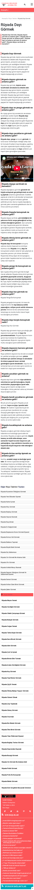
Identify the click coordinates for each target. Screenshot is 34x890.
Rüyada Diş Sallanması (8, 552)
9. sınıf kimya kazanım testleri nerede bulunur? (17, 860)
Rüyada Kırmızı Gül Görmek (10, 537)
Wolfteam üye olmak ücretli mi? (13, 853)
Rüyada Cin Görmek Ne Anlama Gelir (13, 557)
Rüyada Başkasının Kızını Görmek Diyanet (15, 532)
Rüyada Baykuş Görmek (9, 512)
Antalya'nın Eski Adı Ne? (10, 836)
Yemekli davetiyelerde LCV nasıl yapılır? (15, 876)
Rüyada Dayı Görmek (24, 18)
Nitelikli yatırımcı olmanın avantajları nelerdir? (17, 847)
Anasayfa (4, 10)
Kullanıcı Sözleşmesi (9, 802)
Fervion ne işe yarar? (9, 845)
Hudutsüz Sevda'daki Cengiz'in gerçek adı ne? (17, 873)
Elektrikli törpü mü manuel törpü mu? (14, 865)
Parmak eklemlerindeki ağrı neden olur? (15, 881)
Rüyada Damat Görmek (9, 579)
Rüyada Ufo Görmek (8, 562)
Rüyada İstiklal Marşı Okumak (11, 567)
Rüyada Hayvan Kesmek (9, 517)
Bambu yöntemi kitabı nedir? (12, 870)
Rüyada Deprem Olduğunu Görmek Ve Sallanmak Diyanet (13, 573)
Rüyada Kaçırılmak (7, 522)
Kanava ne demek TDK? (10, 831)
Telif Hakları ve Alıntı (9, 805)
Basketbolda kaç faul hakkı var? (13, 850)
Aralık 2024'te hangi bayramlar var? (14, 820)
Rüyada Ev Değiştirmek (9, 527)
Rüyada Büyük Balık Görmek (10, 547)
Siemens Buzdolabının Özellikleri (13, 833)
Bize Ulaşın (6, 807)
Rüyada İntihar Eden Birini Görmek (12, 584)
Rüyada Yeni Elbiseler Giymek (11, 497)
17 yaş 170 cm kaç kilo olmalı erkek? (14, 863)
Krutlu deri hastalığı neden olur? (13, 858)
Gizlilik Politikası (7, 800)
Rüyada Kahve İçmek (8, 502)
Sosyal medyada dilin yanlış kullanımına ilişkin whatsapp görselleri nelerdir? (17, 841)
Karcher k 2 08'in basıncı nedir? (12, 855)
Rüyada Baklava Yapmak (9, 542)
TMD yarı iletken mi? (9, 868)
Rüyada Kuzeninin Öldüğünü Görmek (13, 492)
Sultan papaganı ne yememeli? (12, 838)
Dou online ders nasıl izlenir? (12, 878)
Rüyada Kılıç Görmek (8, 507)
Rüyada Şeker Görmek (8, 589)
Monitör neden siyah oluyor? (12, 823)
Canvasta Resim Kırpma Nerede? (13, 828)
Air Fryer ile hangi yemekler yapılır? (14, 826)
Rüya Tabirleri (13, 18)
